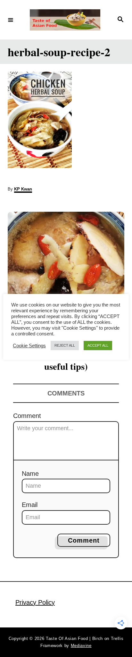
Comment (27, 415)
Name (30, 473)
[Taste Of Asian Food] (65, 20)
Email (29, 504)
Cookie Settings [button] (29, 345)
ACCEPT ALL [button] (97, 345)
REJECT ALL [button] (64, 345)
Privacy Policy (35, 602)
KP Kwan (23, 189)
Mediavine (81, 645)
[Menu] (10, 19)
